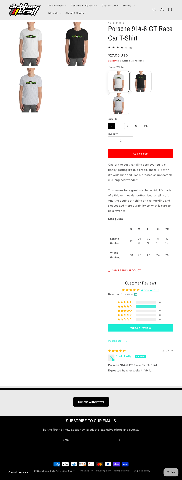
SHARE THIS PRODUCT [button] (126, 270)
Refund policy (86, 471)
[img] (117, 351)
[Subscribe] (119, 440)
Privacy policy (103, 471)
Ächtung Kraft (48, 471)
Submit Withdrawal (91, 402)
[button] (57, 5)
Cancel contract (18, 472)
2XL (145, 125)
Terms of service (122, 471)
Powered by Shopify (65, 471)
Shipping (113, 61)
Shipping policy (142, 471)
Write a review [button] (140, 328)
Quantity (113, 133)
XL (136, 125)
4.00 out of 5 (150, 290)
